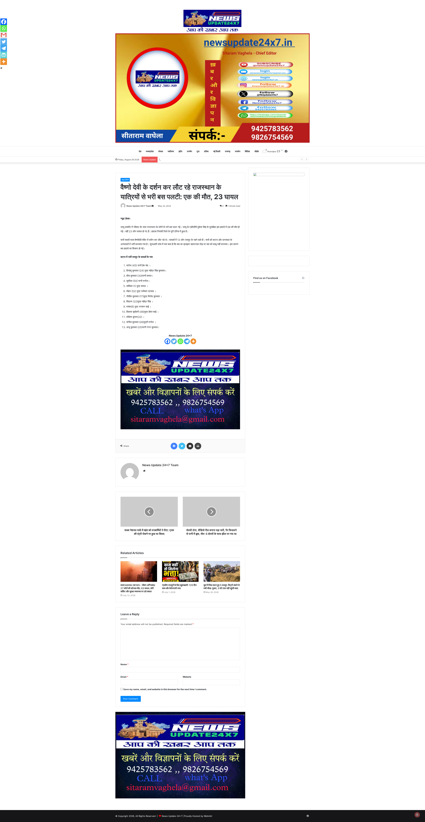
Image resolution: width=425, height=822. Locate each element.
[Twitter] (174, 341)
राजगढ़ (227, 151)
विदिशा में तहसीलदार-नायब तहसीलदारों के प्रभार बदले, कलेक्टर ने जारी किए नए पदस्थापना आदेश (197, 159)
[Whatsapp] (180, 341)
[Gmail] (3, 35)
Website (187, 676)
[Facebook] (167, 341)
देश (140, 151)
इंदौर (180, 151)
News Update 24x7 (172, 816)
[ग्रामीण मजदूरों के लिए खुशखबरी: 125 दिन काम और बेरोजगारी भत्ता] (180, 571)
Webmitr (208, 816)
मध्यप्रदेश (150, 151)
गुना (198, 151)
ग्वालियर (171, 151)
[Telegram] (187, 341)
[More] (193, 341)
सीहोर (257, 151)
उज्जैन (189, 151)
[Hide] (1, 68)
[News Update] (212, 20)
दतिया (206, 151)
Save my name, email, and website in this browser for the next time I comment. (165, 689)
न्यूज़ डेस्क (125, 179)
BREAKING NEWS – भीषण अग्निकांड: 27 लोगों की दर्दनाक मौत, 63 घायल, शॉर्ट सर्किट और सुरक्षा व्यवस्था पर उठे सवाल (138, 588)
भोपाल (160, 151)
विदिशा (247, 151)
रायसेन (237, 151)
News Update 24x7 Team (139, 206)
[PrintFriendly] (3, 55)
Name (124, 664)
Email (124, 676)
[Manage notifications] (417, 814)
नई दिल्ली (216, 151)
